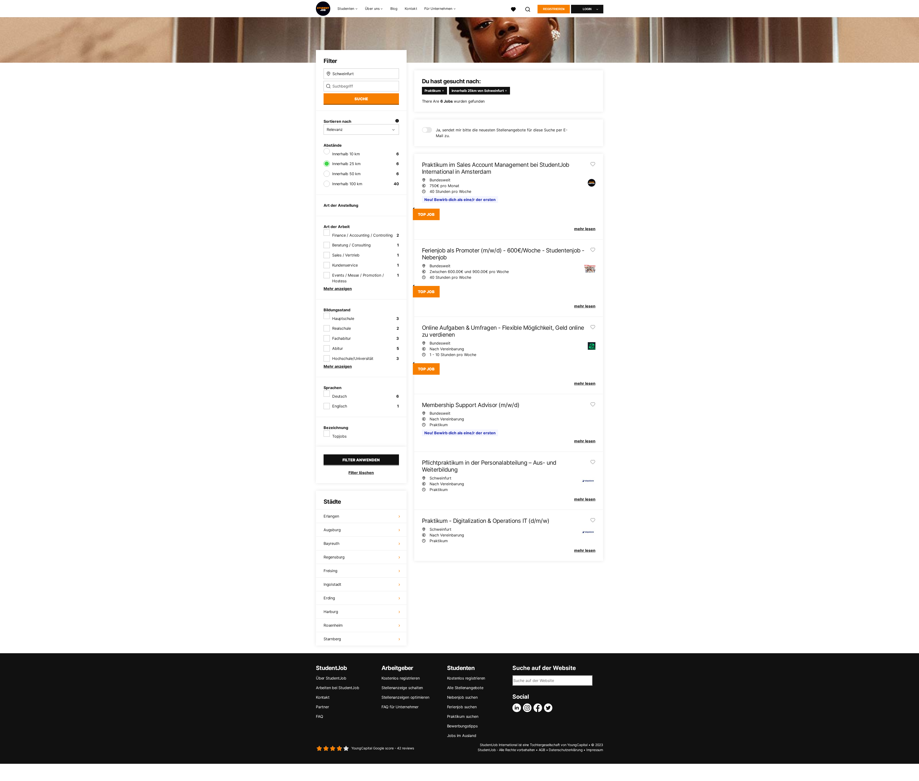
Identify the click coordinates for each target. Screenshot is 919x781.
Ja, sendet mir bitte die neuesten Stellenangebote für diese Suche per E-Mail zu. (501, 133)
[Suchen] (528, 9)
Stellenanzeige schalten (402, 687)
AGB (542, 750)
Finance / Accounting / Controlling (362, 235)
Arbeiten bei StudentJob (337, 687)
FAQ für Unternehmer (400, 706)
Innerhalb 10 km (346, 153)
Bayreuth (331, 543)
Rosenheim (333, 625)
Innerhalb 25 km (346, 163)
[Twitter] (549, 707)
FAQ (319, 716)
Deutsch (339, 396)
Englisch (339, 406)
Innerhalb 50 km (346, 173)
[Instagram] (528, 707)
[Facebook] (538, 707)
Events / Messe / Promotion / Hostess (358, 278)
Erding (329, 598)
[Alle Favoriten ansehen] (513, 9)
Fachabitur (341, 338)
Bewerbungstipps (462, 726)
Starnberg (332, 638)
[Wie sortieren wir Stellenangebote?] (397, 121)
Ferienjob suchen (462, 706)
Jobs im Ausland (461, 735)
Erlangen (331, 516)
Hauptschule (343, 318)
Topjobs (339, 436)
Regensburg (334, 557)
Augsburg (332, 529)
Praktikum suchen (462, 716)
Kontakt (411, 8)
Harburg (331, 611)
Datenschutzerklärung (566, 750)
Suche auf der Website (544, 668)
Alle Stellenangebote (465, 687)
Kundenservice (345, 265)
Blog (394, 8)
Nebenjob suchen (462, 697)
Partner (322, 706)
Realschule (341, 328)
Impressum (594, 750)
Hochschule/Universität (352, 358)
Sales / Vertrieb (345, 255)
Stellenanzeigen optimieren (405, 697)
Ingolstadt (332, 584)
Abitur (337, 348)
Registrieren (554, 9)
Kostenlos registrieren (400, 678)
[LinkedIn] (517, 707)
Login (587, 9)
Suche (361, 98)
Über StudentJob (331, 678)
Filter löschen (361, 472)
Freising (330, 570)
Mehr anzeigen (338, 288)
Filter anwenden (361, 459)
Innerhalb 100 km (347, 183)
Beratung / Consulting (351, 245)
